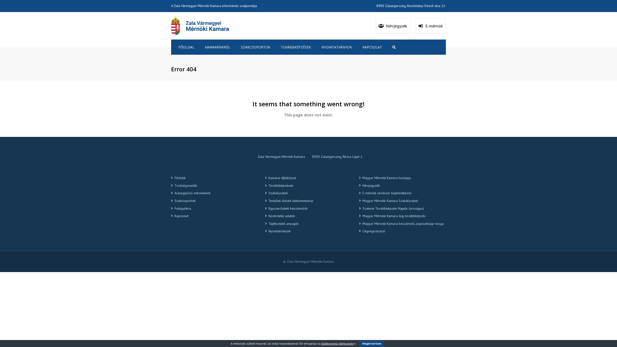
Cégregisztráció (373, 231)
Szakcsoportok (255, 47)
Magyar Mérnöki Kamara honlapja (386, 178)
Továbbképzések (296, 47)
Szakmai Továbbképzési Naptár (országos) (393, 208)
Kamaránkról (217, 47)
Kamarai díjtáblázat (282, 178)
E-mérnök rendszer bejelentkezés (387, 193)
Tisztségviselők (185, 185)
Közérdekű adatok (281, 216)
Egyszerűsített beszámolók (288, 208)
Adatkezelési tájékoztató (337, 343)
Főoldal (186, 47)
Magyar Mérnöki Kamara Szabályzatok (390, 201)
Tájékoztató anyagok (283, 223)
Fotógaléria (182, 208)
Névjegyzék (371, 185)
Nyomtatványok (337, 47)
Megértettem (371, 343)
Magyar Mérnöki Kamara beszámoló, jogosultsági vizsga (403, 223)
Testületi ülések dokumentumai (290, 201)
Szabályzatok (278, 193)
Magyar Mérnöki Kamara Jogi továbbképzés (394, 216)
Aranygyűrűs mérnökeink (192, 193)
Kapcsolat (372, 47)
